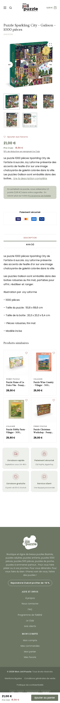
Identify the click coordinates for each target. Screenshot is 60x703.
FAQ (30, 609)
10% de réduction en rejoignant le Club (22, 151)
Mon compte (30, 640)
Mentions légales (13, 678)
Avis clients (30, 626)
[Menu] (5, 7)
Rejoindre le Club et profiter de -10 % (30, 582)
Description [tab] (30, 237)
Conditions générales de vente (39, 678)
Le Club (30, 620)
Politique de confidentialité (30, 684)
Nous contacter (30, 603)
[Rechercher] (10, 8)
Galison (8, 34)
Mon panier (30, 651)
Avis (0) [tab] (30, 244)
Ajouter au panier (44, 697)
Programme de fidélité (39, 195)
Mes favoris (30, 657)
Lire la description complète (30, 178)
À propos (30, 598)
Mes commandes (30, 645)
